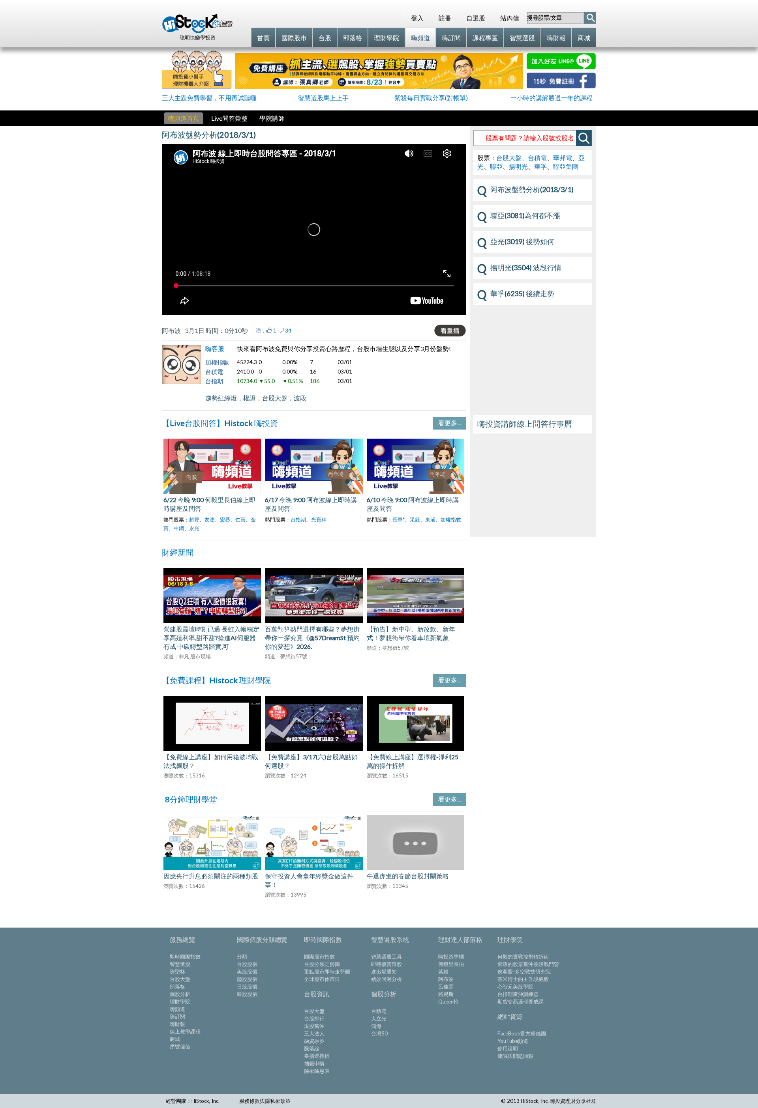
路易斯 (446, 994)
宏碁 (225, 519)
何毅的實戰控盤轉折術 (523, 956)
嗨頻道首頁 (183, 118)
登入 (417, 18)
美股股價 (247, 971)
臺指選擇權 (317, 1056)
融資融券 (314, 1041)
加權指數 (217, 362)
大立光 (379, 1018)
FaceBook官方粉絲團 (521, 1033)
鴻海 (376, 1026)
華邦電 (562, 157)
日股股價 (247, 986)
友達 (210, 519)
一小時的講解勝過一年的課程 (551, 97)
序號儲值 (180, 1046)
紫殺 (443, 971)
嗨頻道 (177, 1009)
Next (476, 603)
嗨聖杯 (177, 971)
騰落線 (311, 1048)
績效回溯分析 (386, 979)
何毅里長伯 (451, 964)
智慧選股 (180, 964)
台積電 (214, 371)
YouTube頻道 (512, 1041)
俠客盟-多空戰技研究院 (524, 971)
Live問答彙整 (229, 118)
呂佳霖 (446, 986)
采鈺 (415, 519)
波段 (300, 398)
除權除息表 (317, 1071)
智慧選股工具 (386, 956)
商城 (175, 1039)
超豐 (194, 519)
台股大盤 (274, 398)
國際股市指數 (319, 956)
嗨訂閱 (177, 1016)
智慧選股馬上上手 (323, 97)
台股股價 (247, 964)
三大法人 (314, 1033)
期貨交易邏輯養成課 (520, 1001)
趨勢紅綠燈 (221, 398)
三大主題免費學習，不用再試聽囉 (209, 97)
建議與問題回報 (515, 1056)
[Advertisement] (532, 486)
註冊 (445, 18)
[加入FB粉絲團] (561, 86)
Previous (151, 475)
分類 (242, 956)
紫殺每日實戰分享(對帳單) (431, 97)
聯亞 (496, 166)
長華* (398, 519)
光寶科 (318, 519)
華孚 (540, 166)
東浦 (430, 519)
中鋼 (179, 528)
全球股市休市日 (322, 979)
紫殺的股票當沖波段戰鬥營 (528, 964)
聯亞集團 (565, 166)
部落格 (177, 986)
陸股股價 (247, 979)
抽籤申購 (314, 1063)
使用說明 (507, 1048)
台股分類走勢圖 (322, 964)
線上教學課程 (185, 1031)
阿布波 (446, 979)
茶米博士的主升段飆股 (523, 979)
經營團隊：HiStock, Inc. (193, 1101)
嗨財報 (177, 1024)
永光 (194, 528)
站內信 (509, 18)
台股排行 (314, 1018)
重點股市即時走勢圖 (327, 971)
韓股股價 (247, 994)
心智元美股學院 (515, 986)
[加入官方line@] (561, 67)
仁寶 (240, 519)
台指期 (214, 381)
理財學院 (180, 1001)
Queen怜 (448, 1001)
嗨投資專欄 (451, 956)
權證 (249, 398)
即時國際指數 (185, 956)
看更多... (449, 422)
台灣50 (379, 1033)
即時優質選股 (386, 964)
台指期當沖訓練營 (517, 994)
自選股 (475, 18)
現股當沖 (314, 1026)
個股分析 (180, 994)
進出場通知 (384, 971)
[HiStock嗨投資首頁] (197, 31)
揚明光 (518, 166)
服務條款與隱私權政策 (265, 1101)
